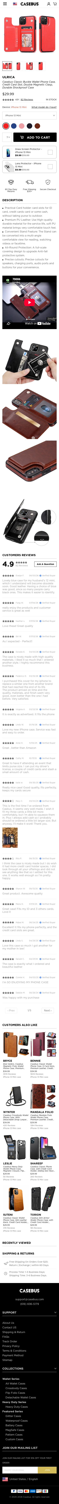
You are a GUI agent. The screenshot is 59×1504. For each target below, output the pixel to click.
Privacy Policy (11, 1346)
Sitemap (7, 1360)
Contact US (9, 1327)
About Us (8, 1322)
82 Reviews (27, 99)
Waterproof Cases (17, 1420)
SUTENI (8, 1214)
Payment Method (12, 1355)
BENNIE (35, 1060)
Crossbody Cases (16, 1388)
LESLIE (7, 1163)
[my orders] (49, 4)
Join (47, 1470)
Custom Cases (14, 1439)
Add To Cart (38, 137)
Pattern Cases (14, 1434)
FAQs (5, 1336)
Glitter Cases (13, 1416)
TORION (35, 1214)
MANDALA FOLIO (41, 1112)
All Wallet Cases (15, 1383)
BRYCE (7, 1060)
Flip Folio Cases (15, 1392)
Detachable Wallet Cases (21, 1397)
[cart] (55, 4)
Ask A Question (45, 564)
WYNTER (9, 1112)
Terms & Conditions (14, 1350)
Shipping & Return (13, 1332)
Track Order (9, 1341)
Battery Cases (14, 1425)
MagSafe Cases (15, 1430)
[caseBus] (30, 4)
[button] (54, 34)
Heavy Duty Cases (17, 1406)
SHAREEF (36, 1163)
